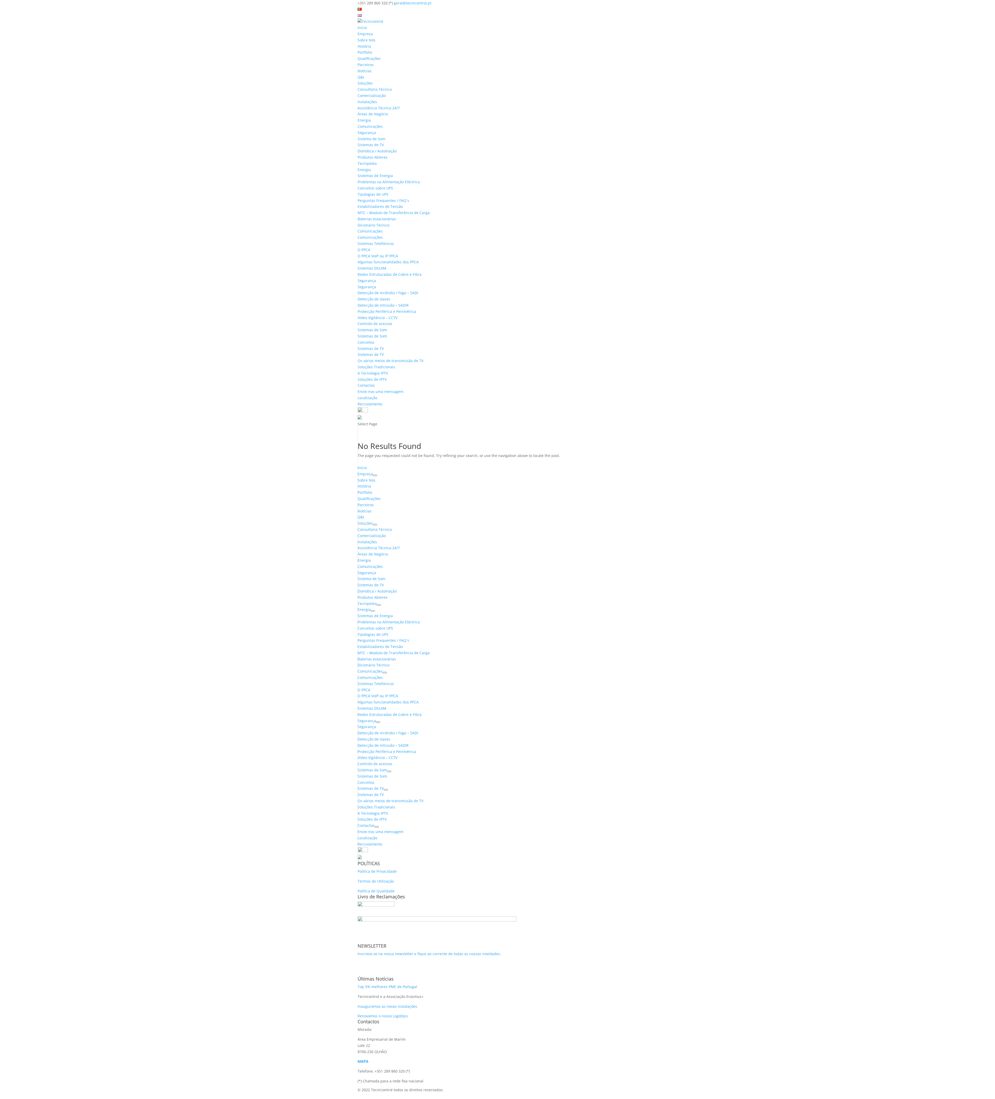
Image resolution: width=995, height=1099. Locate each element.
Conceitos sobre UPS (375, 188)
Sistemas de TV (371, 144)
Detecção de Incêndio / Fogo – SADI (388, 292)
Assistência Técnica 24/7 (379, 107)
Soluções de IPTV (372, 379)
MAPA (363, 1061)
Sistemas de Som (372, 329)
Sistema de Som (371, 138)
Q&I (361, 77)
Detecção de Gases (374, 299)
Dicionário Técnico (373, 225)
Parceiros (366, 64)
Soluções (365, 83)
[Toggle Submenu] (375, 475)
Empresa (365, 33)
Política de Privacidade (377, 871)
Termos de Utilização (376, 881)
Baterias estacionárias (377, 218)
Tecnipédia (367, 163)
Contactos (366, 385)
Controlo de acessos (375, 323)
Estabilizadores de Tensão (380, 206)
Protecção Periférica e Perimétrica (387, 311)
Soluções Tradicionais (376, 366)
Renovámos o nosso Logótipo (383, 1015)
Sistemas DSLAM (372, 268)
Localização (367, 397)
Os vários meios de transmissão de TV (390, 360)
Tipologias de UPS (373, 194)
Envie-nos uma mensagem (380, 391)
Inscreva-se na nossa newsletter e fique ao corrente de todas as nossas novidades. (429, 953)
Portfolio (365, 52)
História (364, 46)
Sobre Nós (366, 40)
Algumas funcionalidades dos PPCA (388, 261)
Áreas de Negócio (373, 113)
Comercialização (372, 95)
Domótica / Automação (377, 151)
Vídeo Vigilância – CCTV (377, 317)
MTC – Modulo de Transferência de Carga (394, 212)
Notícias (365, 70)
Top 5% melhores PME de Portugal (387, 986)
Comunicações (370, 126)
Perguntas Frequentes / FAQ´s (383, 200)
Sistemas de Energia (375, 175)
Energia (364, 120)
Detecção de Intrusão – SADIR (383, 305)
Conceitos (366, 342)
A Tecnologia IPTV (373, 373)
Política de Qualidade (376, 891)
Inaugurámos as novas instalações (387, 1006)
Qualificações (369, 58)
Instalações (367, 101)
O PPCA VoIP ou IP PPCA (378, 255)
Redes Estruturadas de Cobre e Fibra (390, 274)
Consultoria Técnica (375, 89)
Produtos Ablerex (372, 157)
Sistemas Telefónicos (376, 243)
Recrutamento (370, 403)
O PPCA (364, 249)
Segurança (367, 132)
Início (362, 27)
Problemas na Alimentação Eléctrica (389, 181)
